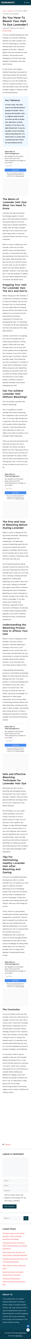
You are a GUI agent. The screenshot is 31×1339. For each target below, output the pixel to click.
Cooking (9, 11)
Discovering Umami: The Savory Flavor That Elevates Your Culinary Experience (15, 1245)
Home (4, 11)
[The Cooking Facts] (8, 2)
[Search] (26, 1218)
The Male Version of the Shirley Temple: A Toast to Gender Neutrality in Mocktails (13, 1236)
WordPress (19, 1336)
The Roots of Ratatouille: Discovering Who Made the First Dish (14, 1281)
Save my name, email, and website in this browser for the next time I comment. (15, 1198)
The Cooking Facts (20, 1333)
